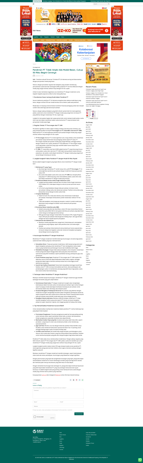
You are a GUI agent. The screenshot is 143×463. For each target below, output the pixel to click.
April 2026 (88, 131)
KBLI (41, 37)
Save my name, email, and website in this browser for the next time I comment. (53, 410)
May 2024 (88, 179)
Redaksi (90, 40)
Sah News (37, 30)
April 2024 (88, 182)
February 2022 (89, 237)
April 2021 (88, 239)
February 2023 (89, 211)
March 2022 (89, 234)
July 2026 (88, 127)
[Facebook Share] (70, 380)
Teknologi (88, 262)
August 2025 (89, 148)
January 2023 (89, 213)
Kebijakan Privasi (50, 40)
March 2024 (89, 184)
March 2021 (89, 241)
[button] (108, 4)
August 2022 (89, 224)
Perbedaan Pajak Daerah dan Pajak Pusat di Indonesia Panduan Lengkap (92, 1)
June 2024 (88, 177)
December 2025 (90, 139)
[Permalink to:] (34, 75)
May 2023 (88, 205)
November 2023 (90, 192)
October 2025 (89, 144)
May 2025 (88, 154)
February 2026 (89, 135)
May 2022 (88, 230)
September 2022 (90, 222)
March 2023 (89, 209)
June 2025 (88, 152)
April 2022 (88, 232)
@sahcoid (58, 375)
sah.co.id (44, 375)
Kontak (71, 40)
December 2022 (90, 215)
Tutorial (52, 37)
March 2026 (89, 133)
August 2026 (89, 125)
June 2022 (88, 228)
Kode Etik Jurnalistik (62, 40)
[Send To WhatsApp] (82, 380)
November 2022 (90, 218)
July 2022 (88, 226)
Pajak (57, 37)
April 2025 (88, 156)
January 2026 (89, 137)
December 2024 (90, 165)
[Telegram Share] (79, 380)
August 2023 (89, 199)
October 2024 (89, 169)
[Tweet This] (73, 380)
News (62, 37)
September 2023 (90, 196)
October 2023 (89, 194)
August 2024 (89, 173)
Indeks (42, 40)
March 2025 (89, 158)
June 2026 (88, 129)
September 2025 (90, 146)
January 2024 (89, 188)
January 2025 (89, 163)
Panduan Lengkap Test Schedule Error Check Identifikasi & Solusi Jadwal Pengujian (46, 1)
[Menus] (34, 4)
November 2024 (90, 167)
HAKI (87, 247)
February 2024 (89, 186)
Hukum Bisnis (89, 249)
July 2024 (88, 175)
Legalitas (36, 37)
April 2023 (88, 207)
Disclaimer (36, 40)
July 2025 (88, 150)
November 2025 (90, 141)
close (30, 6)
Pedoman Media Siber (80, 40)
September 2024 (90, 171)
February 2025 (89, 161)
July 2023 (88, 201)
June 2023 (88, 203)
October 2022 (89, 220)
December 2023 (90, 190)
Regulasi (46, 37)
